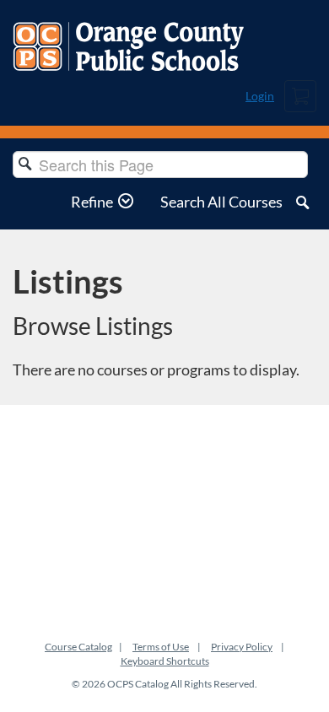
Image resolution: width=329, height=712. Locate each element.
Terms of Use (160, 646)
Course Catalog (78, 646)
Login (259, 96)
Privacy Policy (241, 646)
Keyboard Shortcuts (165, 661)
